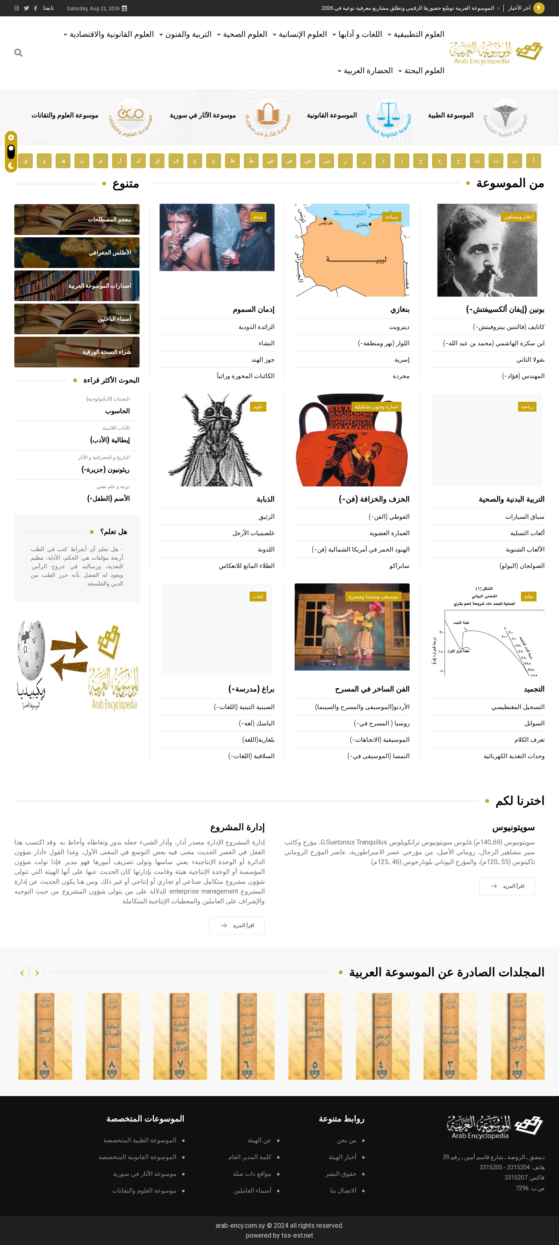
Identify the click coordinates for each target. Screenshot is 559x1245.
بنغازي (400, 310)
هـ (63, 160)
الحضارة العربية (368, 70)
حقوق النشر (340, 1174)
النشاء (267, 343)
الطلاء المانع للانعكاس (247, 566)
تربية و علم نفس (113, 486)
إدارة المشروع (237, 827)
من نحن (346, 1140)
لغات (258, 596)
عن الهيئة (259, 1140)
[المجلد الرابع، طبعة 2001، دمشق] (450, 1036)
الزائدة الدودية (257, 327)
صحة (258, 217)
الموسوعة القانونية (332, 115)
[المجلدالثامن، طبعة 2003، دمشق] (180, 1036)
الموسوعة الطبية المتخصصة (140, 1140)
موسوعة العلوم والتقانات (65, 115)
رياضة (527, 407)
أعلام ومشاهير (518, 217)
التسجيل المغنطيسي (518, 707)
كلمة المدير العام (249, 1157)
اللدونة (266, 549)
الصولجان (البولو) (522, 566)
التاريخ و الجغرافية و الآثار (104, 457)
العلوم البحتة (424, 70)
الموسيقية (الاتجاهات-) (380, 739)
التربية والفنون (188, 34)
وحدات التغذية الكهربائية (514, 756)
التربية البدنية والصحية (512, 499)
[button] (36, 973)
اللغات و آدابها (360, 34)
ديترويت (399, 327)
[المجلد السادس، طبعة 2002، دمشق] (315, 1036)
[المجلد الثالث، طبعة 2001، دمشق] (518, 1036)
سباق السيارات (525, 516)
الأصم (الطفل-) (108, 498)
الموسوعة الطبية (450, 115)
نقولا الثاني (530, 359)
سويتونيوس (513, 827)
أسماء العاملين (252, 1191)
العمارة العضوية (390, 533)
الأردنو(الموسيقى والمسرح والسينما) (362, 707)
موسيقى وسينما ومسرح (373, 596)
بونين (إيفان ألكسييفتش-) (505, 310)
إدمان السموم (254, 310)
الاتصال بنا (343, 1191)
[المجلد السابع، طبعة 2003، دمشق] (248, 1036)
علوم (258, 407)
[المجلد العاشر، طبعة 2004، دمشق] (45, 1036)
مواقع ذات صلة (252, 1174)
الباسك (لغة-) (257, 723)
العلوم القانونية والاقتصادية (112, 34)
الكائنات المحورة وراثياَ (246, 376)
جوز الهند (263, 359)
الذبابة (266, 499)
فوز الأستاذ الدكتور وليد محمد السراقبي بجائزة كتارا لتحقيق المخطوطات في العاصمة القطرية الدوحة (383, 8)
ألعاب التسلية (527, 533)
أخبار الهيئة (342, 1157)
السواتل (535, 723)
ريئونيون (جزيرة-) (105, 469)
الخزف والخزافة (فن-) (374, 499)
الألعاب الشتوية (525, 549)
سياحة (391, 217)
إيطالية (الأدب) (110, 440)
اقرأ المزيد (513, 886)
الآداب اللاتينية (116, 428)
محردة (401, 376)
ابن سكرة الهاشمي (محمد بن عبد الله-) (494, 343)
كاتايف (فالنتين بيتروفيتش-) (509, 327)
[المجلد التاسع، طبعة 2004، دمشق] (113, 1036)
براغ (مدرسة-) (251, 689)
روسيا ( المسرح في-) (382, 723)
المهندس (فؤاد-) (523, 376)
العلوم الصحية (245, 34)
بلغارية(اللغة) (258, 739)
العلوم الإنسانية (303, 34)
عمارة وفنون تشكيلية (376, 407)
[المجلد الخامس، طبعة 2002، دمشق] (383, 1036)
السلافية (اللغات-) (251, 756)
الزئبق (267, 516)
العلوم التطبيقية (419, 34)
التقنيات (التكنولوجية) (108, 399)
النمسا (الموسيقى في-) (378, 756)
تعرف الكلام (529, 739)
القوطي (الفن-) (389, 516)
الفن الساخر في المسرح (372, 689)
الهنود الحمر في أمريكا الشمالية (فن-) (361, 549)
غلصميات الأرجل (253, 533)
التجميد (534, 689)
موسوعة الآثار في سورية (203, 115)
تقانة (528, 596)
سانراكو (400, 566)
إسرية (402, 359)
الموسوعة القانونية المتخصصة (137, 1157)
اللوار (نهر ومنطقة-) (384, 343)
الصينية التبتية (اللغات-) (244, 707)
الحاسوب (117, 411)
